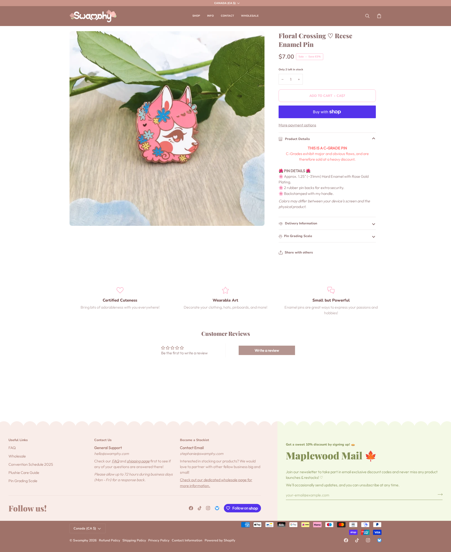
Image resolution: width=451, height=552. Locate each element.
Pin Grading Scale (298, 236)
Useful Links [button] (18, 440)
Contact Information (187, 540)
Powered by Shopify (220, 540)
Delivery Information (300, 223)
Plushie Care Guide (23, 472)
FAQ (12, 447)
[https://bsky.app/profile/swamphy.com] (217, 508)
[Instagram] (208, 508)
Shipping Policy (134, 540)
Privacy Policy (158, 540)
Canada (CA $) (225, 3)
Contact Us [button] (103, 440)
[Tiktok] (200, 508)
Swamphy (80, 540)
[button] (196, 16)
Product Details (297, 139)
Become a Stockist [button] (194, 440)
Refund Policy (109, 540)
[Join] (439, 494)
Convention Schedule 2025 (30, 464)
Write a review (267, 350)
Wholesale (17, 456)
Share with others (299, 252)
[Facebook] (191, 508)
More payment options (297, 125)
